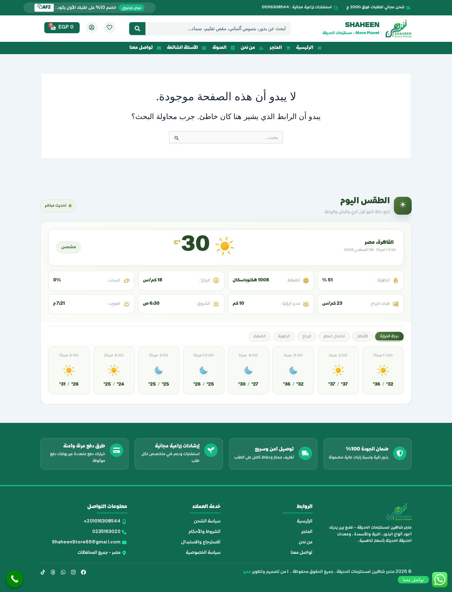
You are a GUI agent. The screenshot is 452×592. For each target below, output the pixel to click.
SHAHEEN (362, 26)
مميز (247, 571)
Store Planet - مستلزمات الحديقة (351, 33)
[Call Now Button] (14, 578)
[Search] (137, 28)
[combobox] (218, 28)
